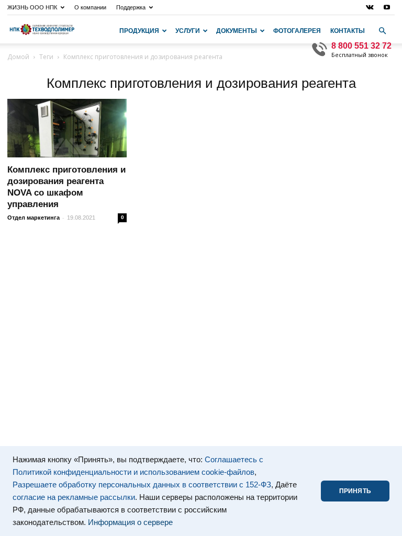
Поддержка (131, 7)
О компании (90, 7)
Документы (236, 31)
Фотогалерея (297, 31)
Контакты (347, 31)
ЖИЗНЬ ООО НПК (32, 7)
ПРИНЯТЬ (355, 491)
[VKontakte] (369, 7)
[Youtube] (387, 7)
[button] (382, 30)
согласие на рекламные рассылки (74, 497)
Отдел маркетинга (33, 217)
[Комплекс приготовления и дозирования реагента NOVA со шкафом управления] (67, 128)
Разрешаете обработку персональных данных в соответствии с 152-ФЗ (142, 485)
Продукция (139, 31)
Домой (18, 56)
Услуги (187, 31)
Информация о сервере (130, 522)
